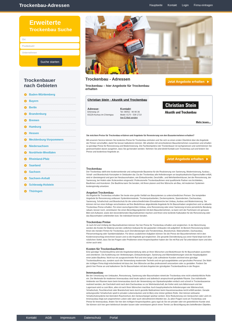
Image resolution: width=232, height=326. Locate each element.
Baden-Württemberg (42, 94)
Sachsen (34, 171)
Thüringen (35, 191)
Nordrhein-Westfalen (42, 152)
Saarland (35, 165)
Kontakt (172, 5)
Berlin (33, 107)
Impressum (67, 317)
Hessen (34, 133)
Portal (114, 317)
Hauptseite (156, 5)
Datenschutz (92, 317)
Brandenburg (37, 113)
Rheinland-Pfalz (39, 158)
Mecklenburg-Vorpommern (46, 139)
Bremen (34, 120)
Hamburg (35, 126)
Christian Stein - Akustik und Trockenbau (117, 100)
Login (185, 5)
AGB (48, 317)
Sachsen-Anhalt (39, 178)
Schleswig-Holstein (41, 184)
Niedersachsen (39, 146)
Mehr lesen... (203, 122)
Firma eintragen (203, 5)
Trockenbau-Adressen (44, 5)
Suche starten (49, 62)
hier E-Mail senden (129, 117)
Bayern (33, 101)
